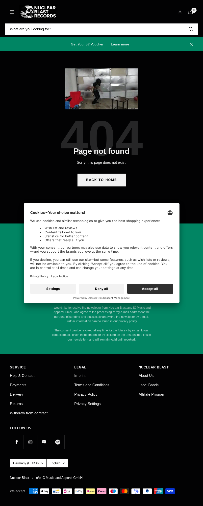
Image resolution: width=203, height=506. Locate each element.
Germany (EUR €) (26, 463)
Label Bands (149, 385)
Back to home (101, 180)
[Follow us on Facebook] (17, 442)
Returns (16, 404)
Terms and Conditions (91, 385)
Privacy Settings (87, 404)
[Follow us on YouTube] (44, 442)
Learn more (120, 44)
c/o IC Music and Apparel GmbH (59, 478)
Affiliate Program (152, 394)
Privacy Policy (86, 394)
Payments (18, 385)
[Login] (180, 12)
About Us (146, 375)
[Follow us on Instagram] (30, 442)
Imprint (79, 375)
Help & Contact (22, 375)
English (55, 463)
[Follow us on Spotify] (57, 442)
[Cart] (190, 12)
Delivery (16, 394)
